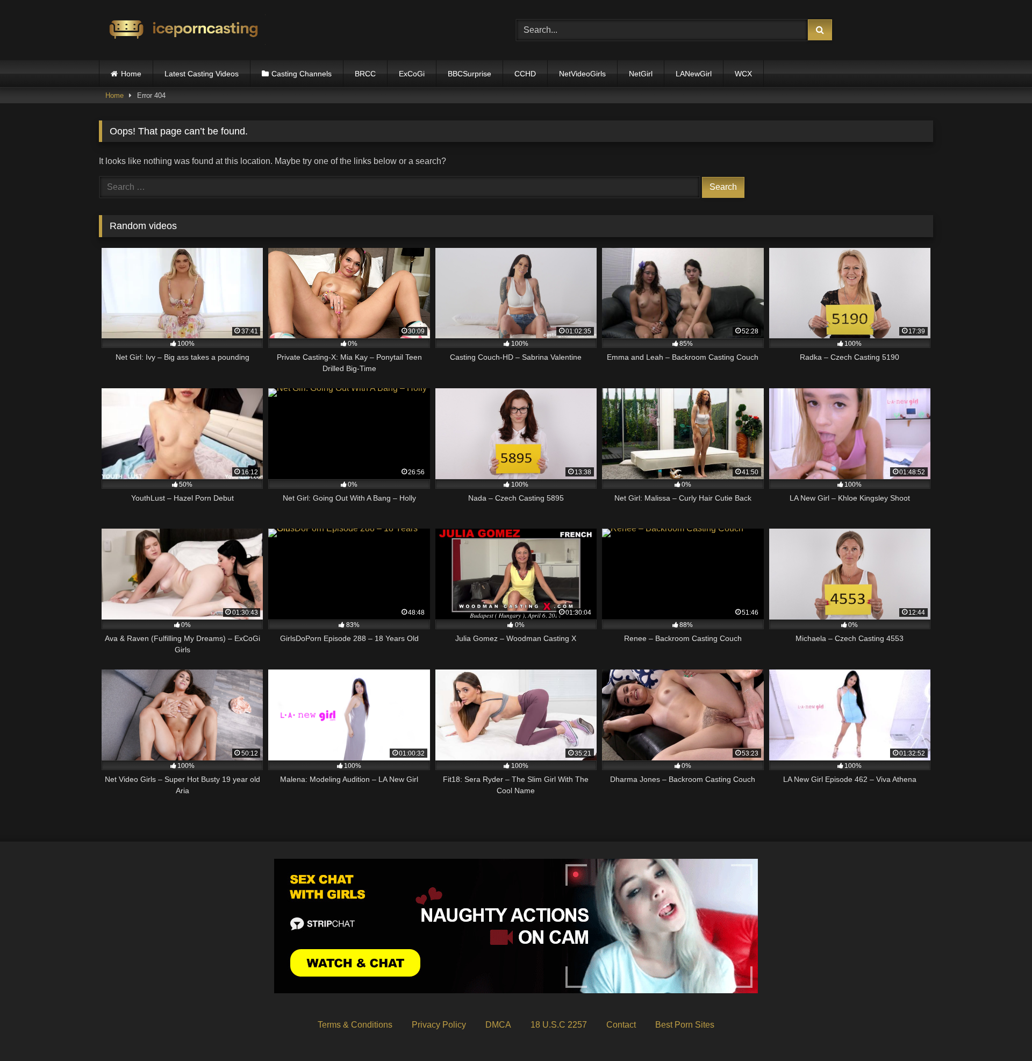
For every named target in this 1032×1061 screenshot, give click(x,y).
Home (131, 73)
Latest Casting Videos (201, 73)
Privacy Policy (439, 1024)
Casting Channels (301, 73)
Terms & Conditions (355, 1024)
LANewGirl (694, 73)
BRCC (365, 73)
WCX (743, 73)
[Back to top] (998, 1029)
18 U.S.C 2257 (559, 1024)
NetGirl (641, 73)
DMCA (498, 1024)
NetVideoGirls (582, 73)
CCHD (525, 73)
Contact (621, 1024)
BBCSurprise (469, 73)
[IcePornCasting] (182, 30)
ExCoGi (412, 73)
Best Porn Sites (684, 1024)
